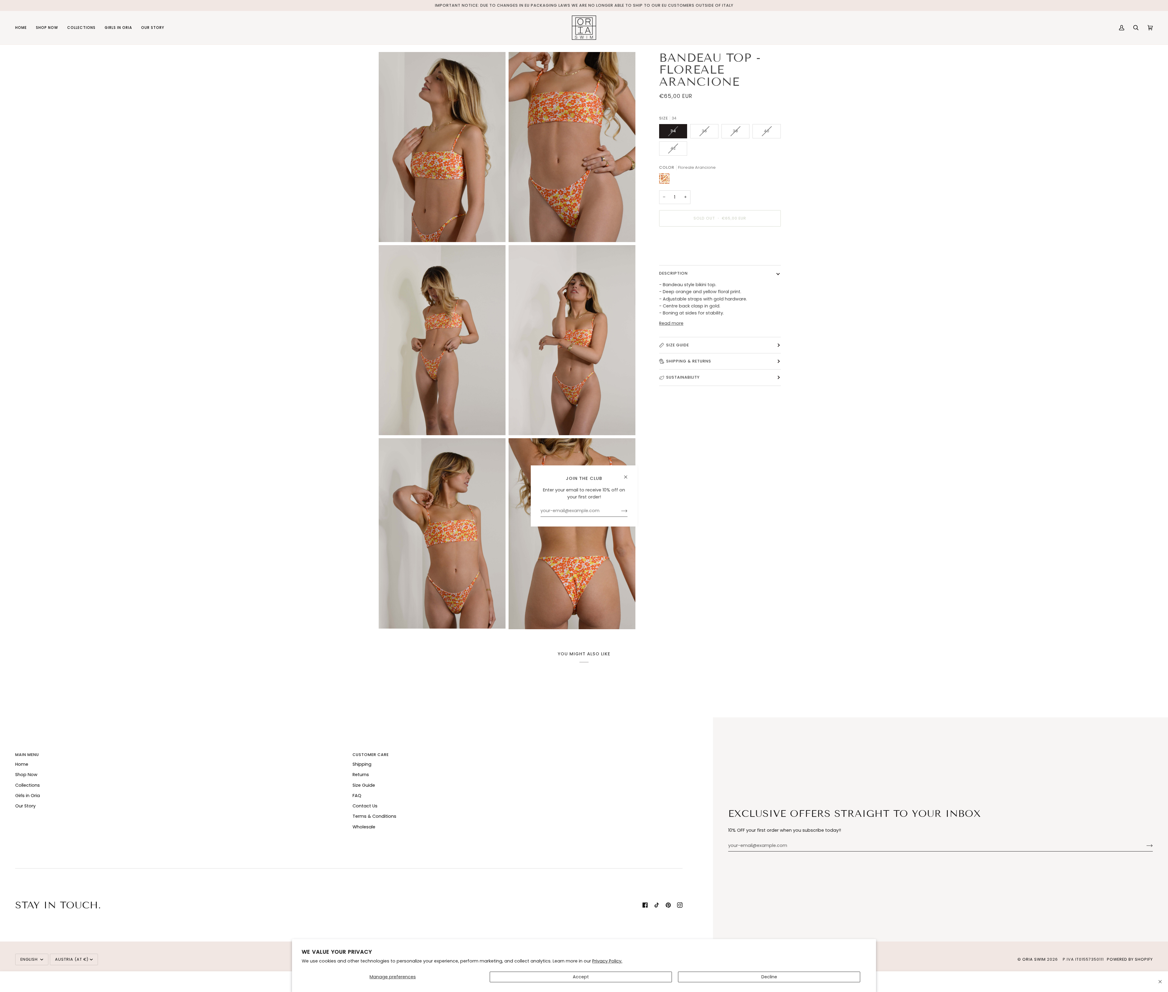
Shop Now (26, 775)
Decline (769, 977)
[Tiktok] (656, 905)
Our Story (25, 806)
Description (673, 273)
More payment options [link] (684, 255)
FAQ (357, 796)
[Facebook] (645, 905)
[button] (47, 27)
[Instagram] (680, 905)
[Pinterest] (668, 905)
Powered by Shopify (1130, 959)
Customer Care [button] (371, 754)
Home (21, 764)
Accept (581, 977)
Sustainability (683, 377)
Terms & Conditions (374, 816)
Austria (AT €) (72, 959)
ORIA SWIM (1034, 959)
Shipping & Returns (688, 361)
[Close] (1160, 982)
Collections (27, 785)
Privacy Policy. (607, 961)
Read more (671, 323)
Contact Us (365, 806)
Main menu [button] (27, 754)
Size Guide (677, 344)
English (29, 959)
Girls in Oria (27, 796)
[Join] (1145, 846)
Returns (361, 775)
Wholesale (364, 827)
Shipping (362, 764)
